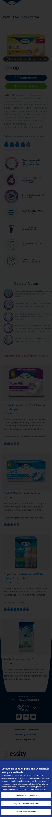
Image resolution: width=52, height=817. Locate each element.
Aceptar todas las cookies (25, 812)
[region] (26, 788)
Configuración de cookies (26, 795)
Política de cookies (38, 789)
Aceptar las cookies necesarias (26, 803)
